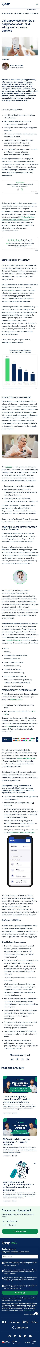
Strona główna (7, 13)
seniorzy (9, 467)
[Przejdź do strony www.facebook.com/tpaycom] (9, 1336)
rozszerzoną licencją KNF (26, 758)
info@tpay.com (11, 1225)
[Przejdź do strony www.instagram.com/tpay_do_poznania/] (20, 1336)
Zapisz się (18, 1293)
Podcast (14, 1113)
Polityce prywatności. (28, 1310)
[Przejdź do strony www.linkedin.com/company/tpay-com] (15, 1336)
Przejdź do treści (31, 9)
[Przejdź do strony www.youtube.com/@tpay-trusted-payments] (30, 1336)
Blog (26, 13)
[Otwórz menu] (36, 4)
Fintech (14, 1201)
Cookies (27, 1342)
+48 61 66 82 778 (11, 1221)
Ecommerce (34, 13)
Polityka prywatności (15, 1342)
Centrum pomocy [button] (20, 1231)
